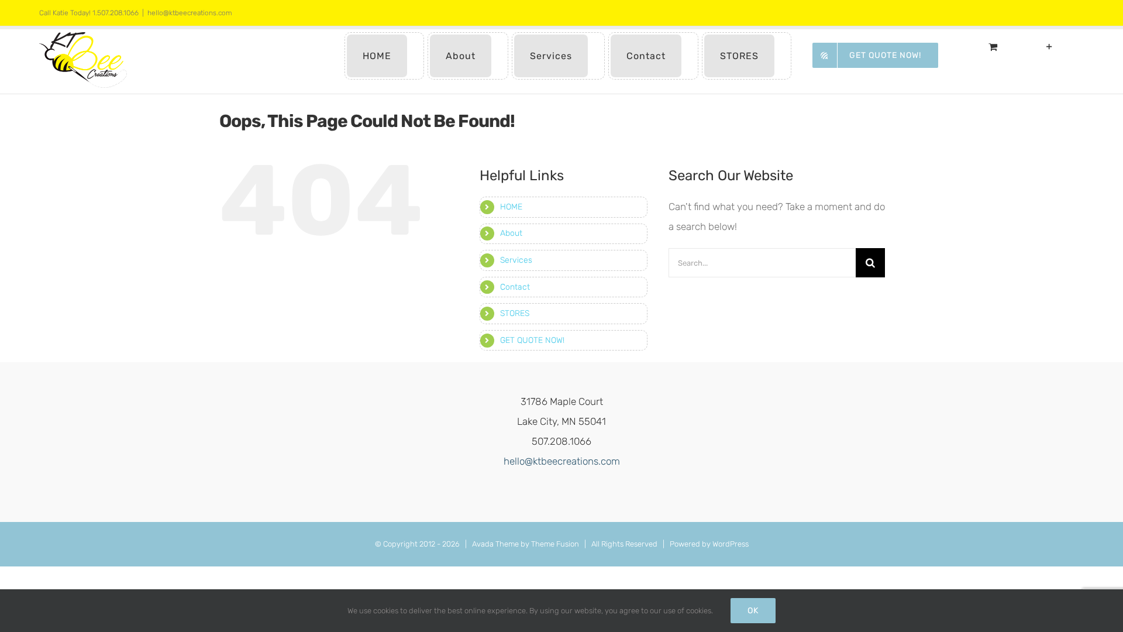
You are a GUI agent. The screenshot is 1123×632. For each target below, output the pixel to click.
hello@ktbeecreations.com (189, 13)
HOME (511, 207)
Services (516, 260)
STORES (514, 313)
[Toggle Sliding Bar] (1049, 46)
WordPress (730, 544)
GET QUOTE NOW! (532, 340)
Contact (515, 287)
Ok (753, 611)
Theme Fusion (555, 544)
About (511, 233)
